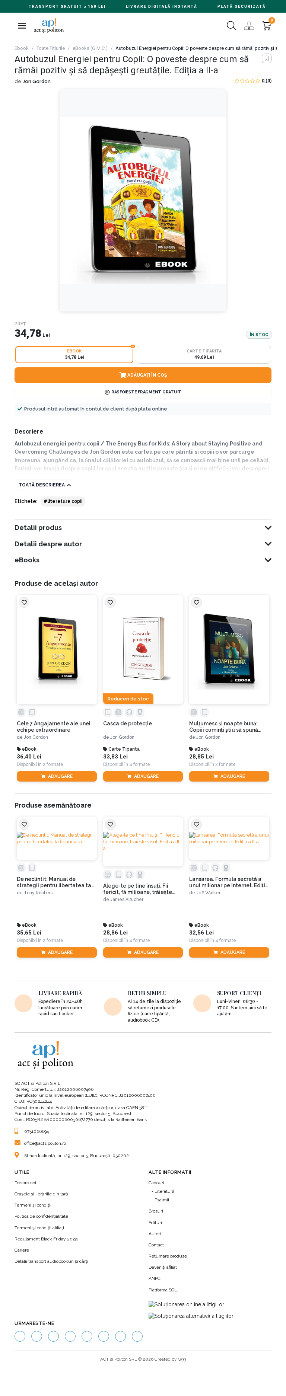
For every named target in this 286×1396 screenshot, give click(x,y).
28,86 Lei (115, 933)
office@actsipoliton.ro (45, 1143)
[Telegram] (137, 1336)
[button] (22, 25)
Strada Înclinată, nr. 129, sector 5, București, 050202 (76, 1155)
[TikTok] (87, 1336)
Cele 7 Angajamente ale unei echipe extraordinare (53, 727)
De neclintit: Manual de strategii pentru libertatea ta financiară (54, 882)
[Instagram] (36, 1336)
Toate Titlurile (50, 48)
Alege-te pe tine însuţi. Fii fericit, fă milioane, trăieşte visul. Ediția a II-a (137, 889)
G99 (182, 1359)
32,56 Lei (201, 933)
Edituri (155, 1222)
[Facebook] (20, 1336)
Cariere (22, 1250)
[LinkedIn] (53, 1336)
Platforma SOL (163, 1290)
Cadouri (156, 1182)
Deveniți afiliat (163, 1267)
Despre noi (25, 1182)
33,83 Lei (115, 757)
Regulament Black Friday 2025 (46, 1239)
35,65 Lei (29, 933)
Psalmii (162, 1199)
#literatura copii (63, 501)
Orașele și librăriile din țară (41, 1194)
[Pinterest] (103, 1336)
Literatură (165, 1191)
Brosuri (156, 1211)
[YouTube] (70, 1336)
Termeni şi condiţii (33, 1205)
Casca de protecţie (127, 723)
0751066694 (36, 1131)
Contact (156, 1245)
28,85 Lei (201, 757)
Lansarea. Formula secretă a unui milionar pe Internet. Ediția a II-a (228, 882)
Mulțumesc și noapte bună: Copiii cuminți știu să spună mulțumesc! (223, 727)
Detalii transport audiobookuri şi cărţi (51, 1261)
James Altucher (126, 899)
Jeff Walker (208, 892)
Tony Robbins (38, 892)
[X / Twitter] (120, 1336)
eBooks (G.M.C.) (90, 48)
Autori (155, 1233)
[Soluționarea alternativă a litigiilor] (191, 1316)
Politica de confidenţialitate (41, 1216)
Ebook (22, 48)
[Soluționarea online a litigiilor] (186, 1305)
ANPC (155, 1278)
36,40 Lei (29, 757)
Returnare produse (168, 1256)
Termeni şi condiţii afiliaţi (39, 1227)
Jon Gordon (37, 81)
